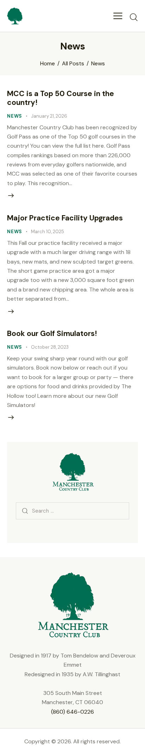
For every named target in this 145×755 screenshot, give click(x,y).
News (14, 116)
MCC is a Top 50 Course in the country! (60, 98)
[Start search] (133, 17)
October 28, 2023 (50, 347)
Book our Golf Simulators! (52, 333)
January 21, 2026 (49, 116)
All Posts (73, 63)
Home (47, 63)
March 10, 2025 (47, 232)
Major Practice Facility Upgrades (65, 218)
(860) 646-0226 (72, 711)
